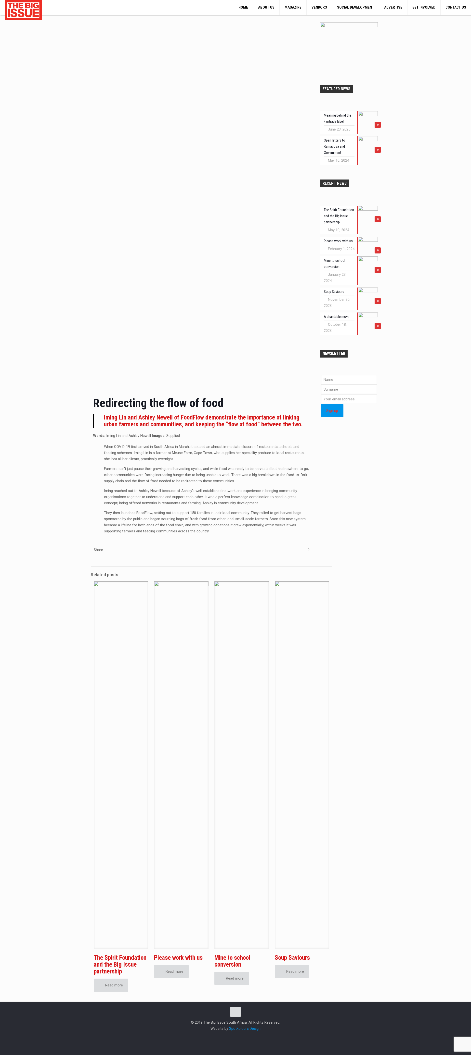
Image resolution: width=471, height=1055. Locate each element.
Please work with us (178, 957)
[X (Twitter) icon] (235, 1037)
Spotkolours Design (245, 1028)
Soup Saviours (292, 957)
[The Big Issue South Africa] (23, 10)
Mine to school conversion (232, 961)
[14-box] (349, 26)
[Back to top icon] (235, 1012)
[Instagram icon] (241, 1037)
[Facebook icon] (230, 1037)
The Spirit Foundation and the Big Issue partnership (120, 964)
